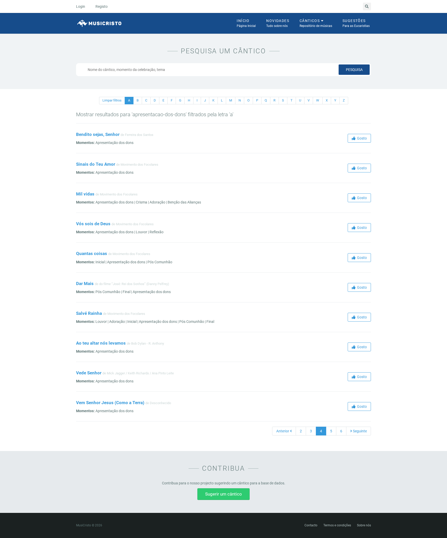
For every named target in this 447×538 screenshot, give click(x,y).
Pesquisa (354, 70)
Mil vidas (85, 194)
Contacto (310, 525)
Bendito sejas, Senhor (98, 134)
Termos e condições (337, 525)
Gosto (361, 138)
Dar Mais (85, 283)
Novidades (277, 23)
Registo (101, 6)
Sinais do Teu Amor (95, 164)
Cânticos (316, 23)
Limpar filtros (112, 100)
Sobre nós (364, 525)
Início (246, 23)
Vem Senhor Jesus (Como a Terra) (110, 402)
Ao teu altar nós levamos (101, 343)
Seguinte (359, 431)
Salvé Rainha (89, 313)
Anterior (283, 431)
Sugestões (356, 23)
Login (80, 6)
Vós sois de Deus (93, 223)
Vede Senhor (88, 372)
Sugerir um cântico (223, 494)
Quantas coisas (91, 253)
